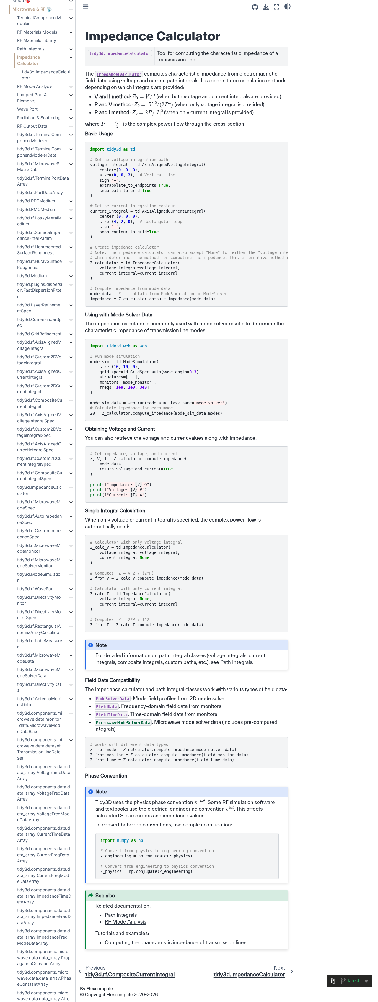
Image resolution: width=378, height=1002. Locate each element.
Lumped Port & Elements (32, 97)
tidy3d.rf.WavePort (35, 588)
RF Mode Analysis (35, 86)
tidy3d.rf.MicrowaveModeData (39, 658)
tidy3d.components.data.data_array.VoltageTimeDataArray (43, 772)
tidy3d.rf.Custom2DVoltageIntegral (39, 359)
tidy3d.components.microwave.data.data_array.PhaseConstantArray (44, 978)
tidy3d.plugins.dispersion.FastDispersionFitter (39, 290)
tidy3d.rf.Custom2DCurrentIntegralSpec (39, 461)
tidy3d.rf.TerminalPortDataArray (43, 181)
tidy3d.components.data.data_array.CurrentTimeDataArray (43, 834)
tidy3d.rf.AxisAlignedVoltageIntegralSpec (39, 417)
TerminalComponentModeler (39, 20)
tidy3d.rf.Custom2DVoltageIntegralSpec (39, 432)
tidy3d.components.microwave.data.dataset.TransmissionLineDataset (39, 748)
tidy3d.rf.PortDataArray (40, 192)
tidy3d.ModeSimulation (39, 577)
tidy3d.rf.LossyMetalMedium (39, 221)
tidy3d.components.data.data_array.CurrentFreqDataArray (43, 854)
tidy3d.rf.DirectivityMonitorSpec (39, 614)
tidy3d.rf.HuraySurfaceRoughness (39, 264)
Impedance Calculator (28, 60)
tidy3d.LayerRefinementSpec (38, 308)
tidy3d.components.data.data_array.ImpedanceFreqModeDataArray (43, 936)
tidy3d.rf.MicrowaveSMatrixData (38, 166)
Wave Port (27, 108)
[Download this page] (265, 7)
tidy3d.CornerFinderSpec (39, 322)
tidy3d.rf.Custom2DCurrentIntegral (39, 388)
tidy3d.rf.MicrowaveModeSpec (39, 504)
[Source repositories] (255, 7)
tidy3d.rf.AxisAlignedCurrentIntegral (39, 374)
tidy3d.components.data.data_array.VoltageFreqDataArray (43, 792)
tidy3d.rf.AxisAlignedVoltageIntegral (39, 345)
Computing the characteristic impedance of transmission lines (175, 942)
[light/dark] (287, 6)
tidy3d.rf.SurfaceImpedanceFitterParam (38, 235)
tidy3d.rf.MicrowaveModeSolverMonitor (39, 562)
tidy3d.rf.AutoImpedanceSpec (39, 519)
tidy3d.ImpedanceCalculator (46, 75)
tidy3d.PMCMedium (36, 209)
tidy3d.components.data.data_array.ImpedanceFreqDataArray (44, 916)
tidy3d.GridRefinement (39, 333)
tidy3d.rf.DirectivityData (39, 687)
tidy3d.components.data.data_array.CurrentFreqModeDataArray (43, 875)
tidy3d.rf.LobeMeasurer (39, 643)
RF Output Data (32, 126)
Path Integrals (31, 48)
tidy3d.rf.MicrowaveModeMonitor (39, 548)
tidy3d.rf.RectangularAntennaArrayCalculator (39, 629)
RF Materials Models (37, 32)
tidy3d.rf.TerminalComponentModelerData (39, 152)
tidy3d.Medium (32, 275)
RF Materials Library (36, 40)
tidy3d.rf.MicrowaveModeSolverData (39, 672)
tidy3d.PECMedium (36, 200)
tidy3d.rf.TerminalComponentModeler (39, 137)
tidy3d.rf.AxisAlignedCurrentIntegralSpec (39, 446)
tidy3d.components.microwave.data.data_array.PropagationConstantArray (44, 957)
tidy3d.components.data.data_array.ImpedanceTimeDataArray (44, 895)
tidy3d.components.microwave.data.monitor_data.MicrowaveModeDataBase (39, 722)
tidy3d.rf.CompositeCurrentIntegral (39, 403)
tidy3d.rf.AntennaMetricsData (39, 701)
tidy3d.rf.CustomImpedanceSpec (39, 533)
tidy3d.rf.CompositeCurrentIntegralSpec (39, 475)
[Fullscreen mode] (276, 7)
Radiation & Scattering (39, 117)
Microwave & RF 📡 (32, 9)
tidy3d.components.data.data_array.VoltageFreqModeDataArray (43, 813)
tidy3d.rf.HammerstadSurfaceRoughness (39, 249)
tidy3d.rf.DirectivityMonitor (39, 600)
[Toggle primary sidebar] (85, 7)
